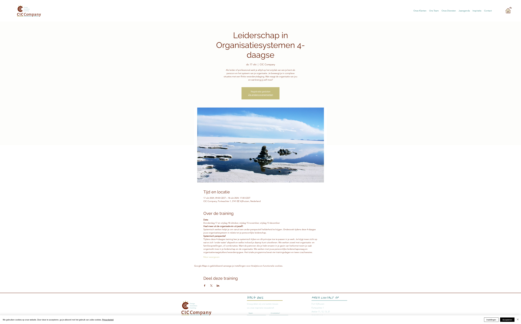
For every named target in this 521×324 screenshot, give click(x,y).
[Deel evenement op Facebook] (204, 285)
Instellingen (491, 319)
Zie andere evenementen (260, 95)
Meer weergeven (211, 257)
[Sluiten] (517, 319)
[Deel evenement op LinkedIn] (218, 285)
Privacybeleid (108, 319)
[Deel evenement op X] (211, 285)
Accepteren (507, 319)
